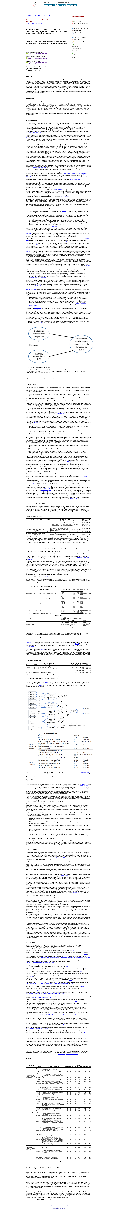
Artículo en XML (78, 32)
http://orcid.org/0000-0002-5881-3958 (37, 53)
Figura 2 (47, 682)
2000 (35, 289)
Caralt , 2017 (75, 169)
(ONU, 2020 (28, 137)
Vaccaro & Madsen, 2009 (75, 179)
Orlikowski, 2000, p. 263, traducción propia (38, 277)
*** (40, 60)
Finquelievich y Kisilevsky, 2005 (39, 167)
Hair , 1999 (70, 461)
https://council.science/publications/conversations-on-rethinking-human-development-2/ (47, 983)
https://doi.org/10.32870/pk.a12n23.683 (34, 23)
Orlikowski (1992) (29, 289)
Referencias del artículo (79, 35)
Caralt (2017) (76, 892)
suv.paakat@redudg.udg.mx (58, 1208)
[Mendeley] (73, 53)
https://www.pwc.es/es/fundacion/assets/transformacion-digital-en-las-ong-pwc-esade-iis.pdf (64, 957)
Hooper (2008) (85, 772)
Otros (75, 53)
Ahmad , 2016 (30, 642)
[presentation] (59, 468)
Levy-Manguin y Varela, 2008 (83, 557)
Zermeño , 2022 (60, 857)
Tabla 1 (84, 511)
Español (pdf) (77, 30)
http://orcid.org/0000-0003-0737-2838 (37, 58)
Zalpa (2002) (64, 211)
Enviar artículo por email (80, 44)
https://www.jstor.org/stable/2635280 (39, 997)
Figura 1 (40, 322)
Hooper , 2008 (74, 498)
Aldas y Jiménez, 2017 (56, 470)
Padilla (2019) (61, 413)
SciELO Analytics (78, 21)
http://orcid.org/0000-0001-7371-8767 (37, 63)
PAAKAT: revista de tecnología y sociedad (41, 15)
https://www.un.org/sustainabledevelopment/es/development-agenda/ (43, 993)
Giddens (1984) (65, 241)
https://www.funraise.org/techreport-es (35, 990)
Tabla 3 (43, 649)
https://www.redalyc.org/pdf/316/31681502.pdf (37, 1028)
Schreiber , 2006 (46, 488)
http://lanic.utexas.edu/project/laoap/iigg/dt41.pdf (38, 962)
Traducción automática (79, 41)
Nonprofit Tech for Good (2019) (61, 909)
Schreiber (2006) (31, 646)
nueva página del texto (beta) (81, 28)
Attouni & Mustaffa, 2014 (69, 173)
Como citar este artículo (80, 37)
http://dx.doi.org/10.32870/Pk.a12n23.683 (68, 1054)
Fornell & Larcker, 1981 (31, 483)
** (45, 56)
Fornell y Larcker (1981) (46, 490)
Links (57, 948)
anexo (86, 411)
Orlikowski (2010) (29, 251)
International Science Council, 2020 (33, 132)
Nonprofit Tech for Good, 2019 (80, 173)
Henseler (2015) (63, 483)
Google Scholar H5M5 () (81, 23)
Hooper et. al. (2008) (86, 645)
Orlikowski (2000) (38, 308)
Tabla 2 (46, 576)
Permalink (76, 57)
